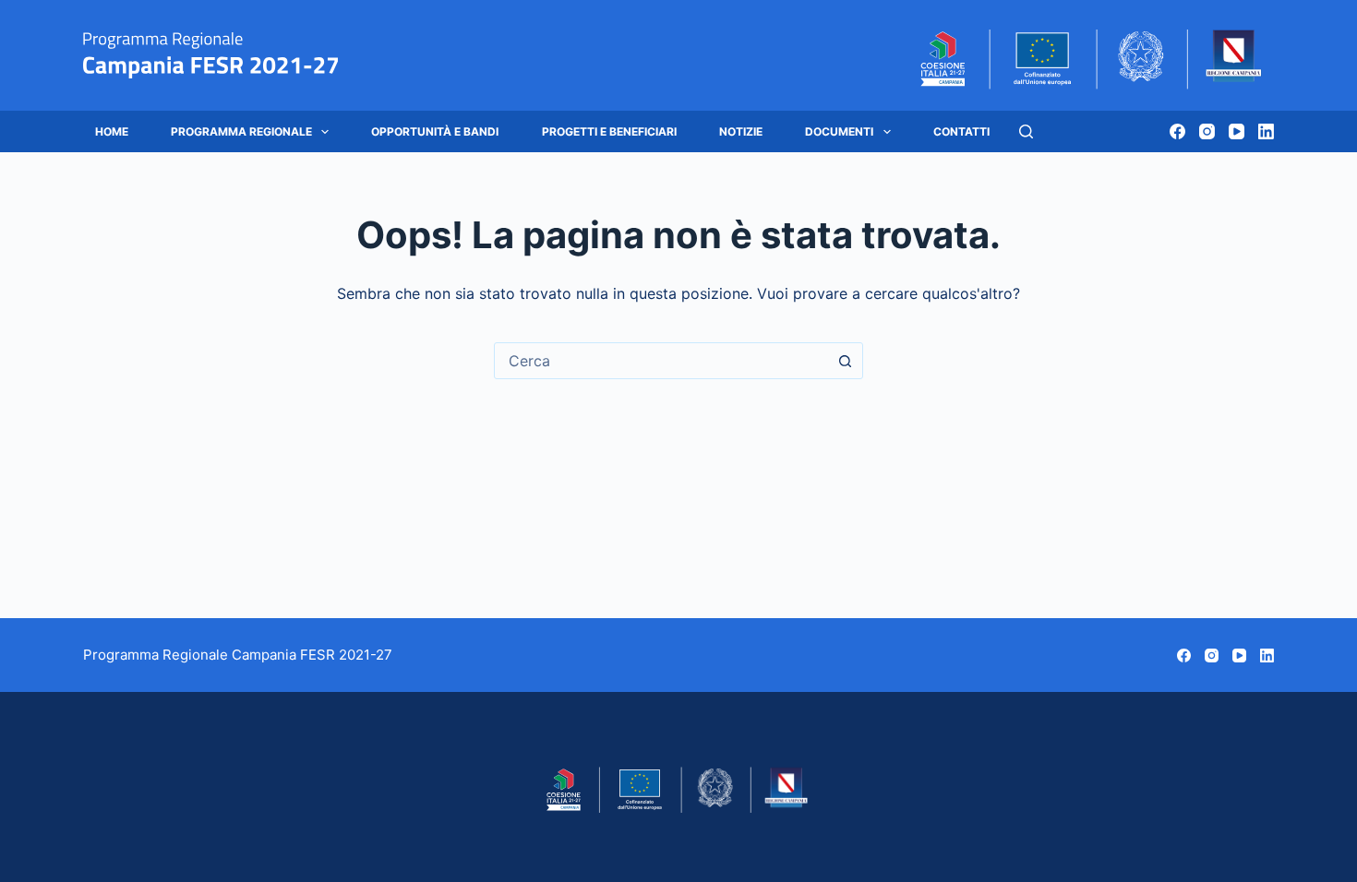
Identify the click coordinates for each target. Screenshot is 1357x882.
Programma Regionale (241, 131)
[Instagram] (1207, 131)
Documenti (839, 131)
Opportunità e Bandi (434, 131)
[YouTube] (1236, 131)
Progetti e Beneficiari (609, 131)
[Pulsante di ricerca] (844, 360)
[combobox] (661, 360)
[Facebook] (1177, 131)
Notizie (741, 131)
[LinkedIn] (1266, 131)
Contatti (961, 131)
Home (111, 131)
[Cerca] (1026, 131)
